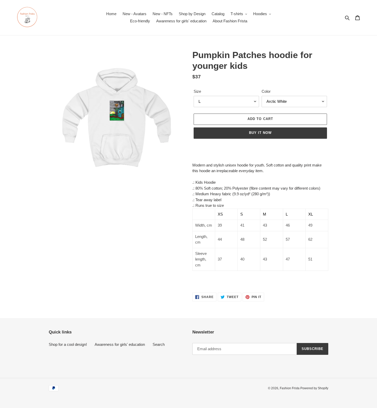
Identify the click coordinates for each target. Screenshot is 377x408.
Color (266, 91)
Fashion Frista (290, 388)
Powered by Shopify (314, 388)
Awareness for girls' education (120, 344)
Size (197, 91)
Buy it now (260, 133)
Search (159, 344)
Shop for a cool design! (68, 344)
